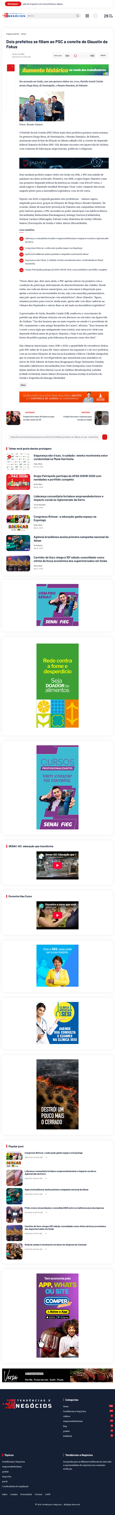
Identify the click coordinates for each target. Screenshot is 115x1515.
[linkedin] (107, 1494)
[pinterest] (11, 105)
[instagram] (102, 1494)
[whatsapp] (11, 98)
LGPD (47, 1494)
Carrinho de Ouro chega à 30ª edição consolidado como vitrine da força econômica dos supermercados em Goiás (70, 559)
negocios (6, 1476)
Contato (14, 1494)
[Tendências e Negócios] (13, 17)
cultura (87, 1416)
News (23, 34)
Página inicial (12, 34)
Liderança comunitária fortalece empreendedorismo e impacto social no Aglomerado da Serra (67, 240)
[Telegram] (11, 90)
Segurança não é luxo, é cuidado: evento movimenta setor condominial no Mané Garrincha (64, 262)
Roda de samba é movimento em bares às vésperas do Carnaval (55, 1244)
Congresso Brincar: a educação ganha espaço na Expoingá (53, 248)
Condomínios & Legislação (15, 1486)
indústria (88, 1436)
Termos (38, 1494)
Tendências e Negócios (88, 1411)
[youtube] (111, 1494)
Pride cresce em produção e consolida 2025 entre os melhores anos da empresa (64, 1207)
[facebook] (11, 75)
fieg (88, 1426)
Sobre (4, 1494)
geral (4, 1481)
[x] (11, 82)
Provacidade (26, 1494)
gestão (88, 1431)
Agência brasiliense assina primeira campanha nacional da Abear (57, 254)
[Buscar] (77, 16)
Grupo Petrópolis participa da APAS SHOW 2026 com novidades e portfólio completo (66, 269)
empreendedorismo (88, 1421)
